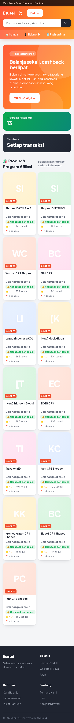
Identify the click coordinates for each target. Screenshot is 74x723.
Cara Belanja (10, 692)
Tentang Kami (48, 692)
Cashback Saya (12, 3)
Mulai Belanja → (24, 98)
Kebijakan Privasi (50, 703)
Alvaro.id (42, 717)
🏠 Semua (12, 34)
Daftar (34, 13)
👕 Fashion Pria (55, 34)
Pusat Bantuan (12, 703)
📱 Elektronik (32, 34)
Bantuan (39, 3)
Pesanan (28, 3)
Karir (42, 698)
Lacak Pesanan (12, 698)
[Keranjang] (21, 13)
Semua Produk (49, 663)
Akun (43, 674)
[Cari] (66, 23)
